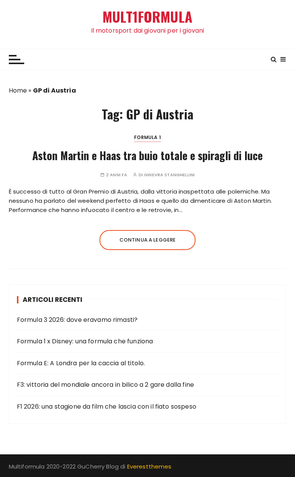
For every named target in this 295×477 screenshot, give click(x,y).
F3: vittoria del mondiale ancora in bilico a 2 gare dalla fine (105, 384)
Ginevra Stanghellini (169, 175)
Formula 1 (147, 137)
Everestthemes (149, 466)
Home (18, 90)
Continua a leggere (147, 239)
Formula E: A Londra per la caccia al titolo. (81, 363)
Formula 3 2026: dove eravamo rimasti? (77, 319)
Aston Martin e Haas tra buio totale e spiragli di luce (147, 155)
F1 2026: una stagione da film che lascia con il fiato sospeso (106, 406)
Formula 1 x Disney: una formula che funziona (85, 341)
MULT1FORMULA (147, 17)
